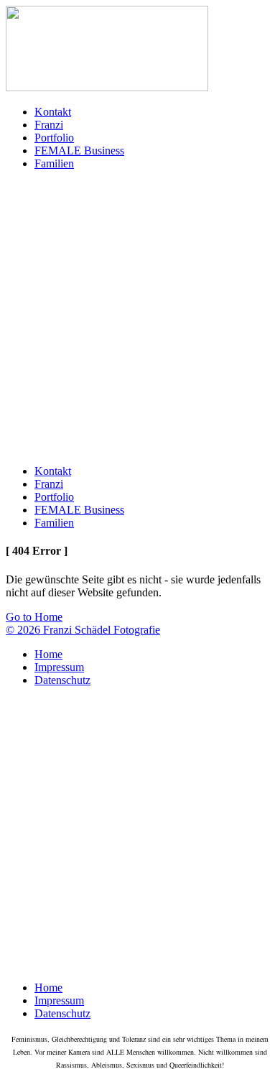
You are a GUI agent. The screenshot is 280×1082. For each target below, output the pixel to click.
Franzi (48, 125)
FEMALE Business (79, 150)
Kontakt (52, 112)
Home (48, 654)
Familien (54, 163)
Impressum (59, 667)
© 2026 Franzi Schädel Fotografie (83, 630)
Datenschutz (62, 680)
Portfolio (54, 137)
